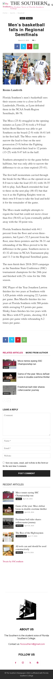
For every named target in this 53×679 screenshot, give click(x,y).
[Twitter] (23, 46)
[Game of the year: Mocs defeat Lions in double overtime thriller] (9, 377)
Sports (12, 13)
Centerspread (21, 536)
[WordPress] (37, 663)
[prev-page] (4, 400)
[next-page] (8, 400)
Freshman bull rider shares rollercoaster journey (28, 521)
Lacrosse (7, 380)
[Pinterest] (29, 46)
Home (5, 13)
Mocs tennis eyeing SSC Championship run (27, 494)
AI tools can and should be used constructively (31, 548)
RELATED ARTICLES (13, 352)
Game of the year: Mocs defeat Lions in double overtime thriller (31, 507)
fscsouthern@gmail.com (32, 644)
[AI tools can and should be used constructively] (8, 550)
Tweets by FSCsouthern (13, 561)
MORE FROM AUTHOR (37, 352)
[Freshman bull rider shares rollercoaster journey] (9, 390)
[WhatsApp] (36, 46)
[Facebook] (17, 46)
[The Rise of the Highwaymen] (8, 536)
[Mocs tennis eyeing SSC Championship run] (9, 364)
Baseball (21, 13)
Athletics (7, 393)
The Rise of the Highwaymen (29, 532)
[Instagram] (23, 662)
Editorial (19, 552)
